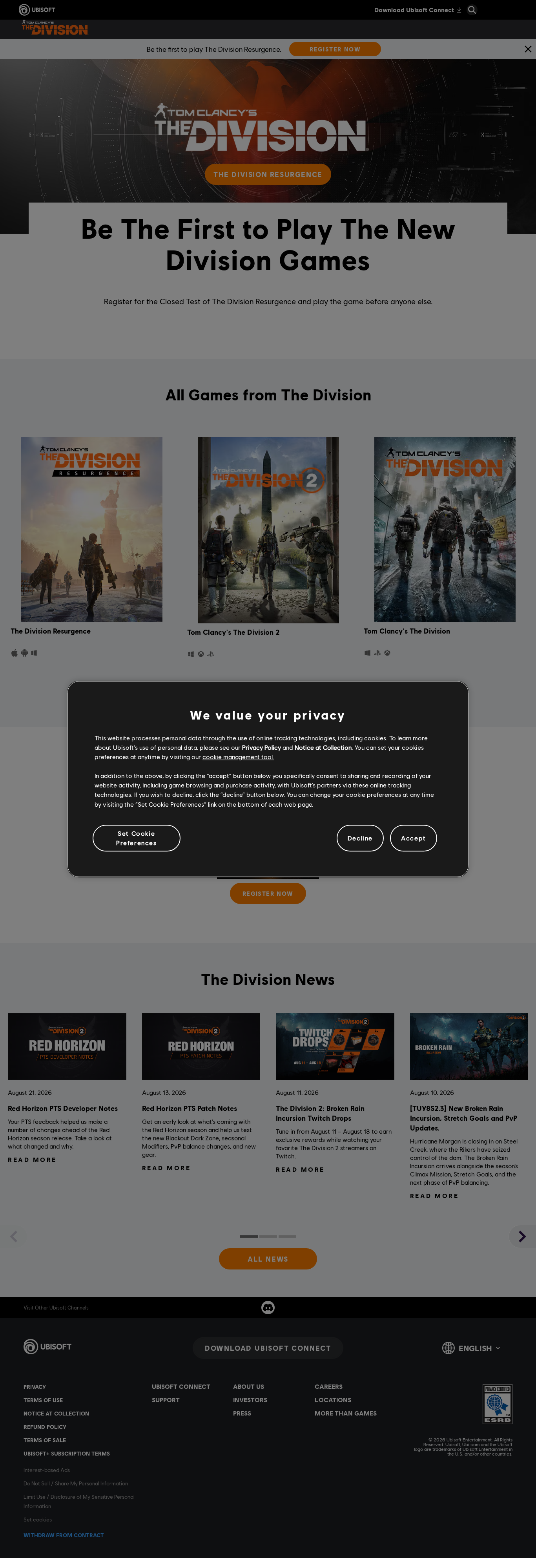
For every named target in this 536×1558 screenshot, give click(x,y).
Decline (360, 838)
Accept (413, 838)
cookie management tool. (238, 756)
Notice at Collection (323, 747)
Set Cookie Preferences (136, 837)
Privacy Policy (261, 747)
